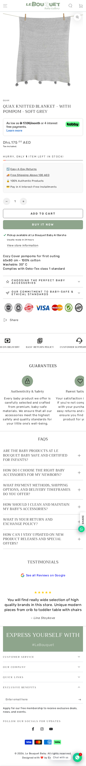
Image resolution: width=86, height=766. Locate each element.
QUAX (6, 100)
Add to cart (43, 213)
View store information (22, 245)
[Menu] (5, 5)
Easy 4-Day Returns (23, 169)
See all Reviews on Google (45, 575)
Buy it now (43, 224)
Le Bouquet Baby (35, 753)
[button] (70, 5)
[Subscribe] (80, 699)
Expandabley (56, 757)
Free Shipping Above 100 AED (29, 175)
